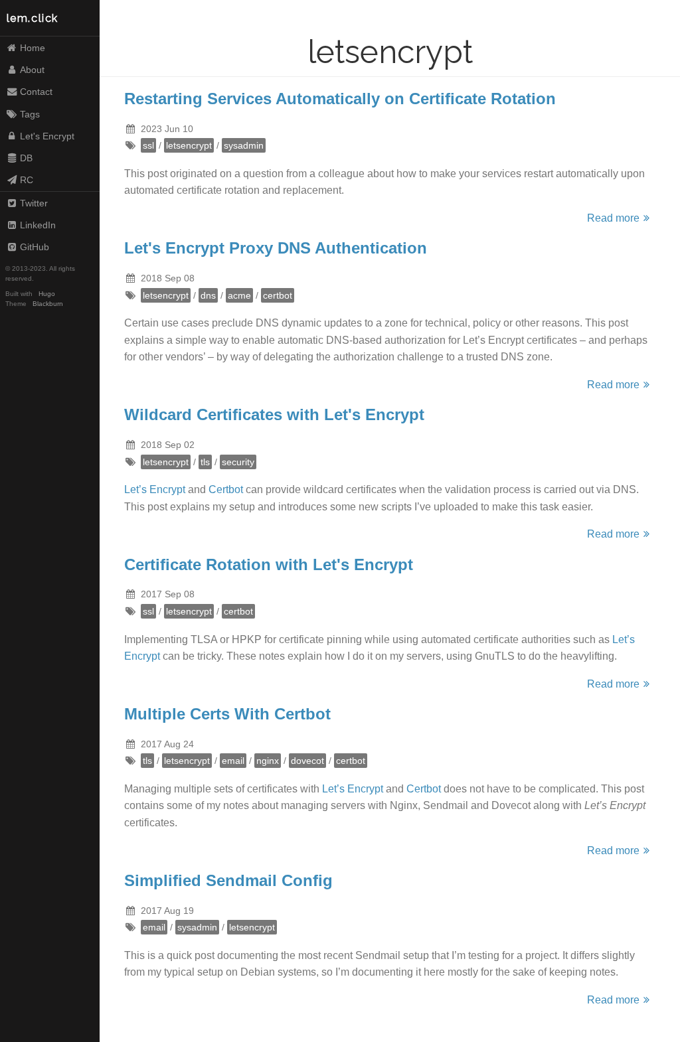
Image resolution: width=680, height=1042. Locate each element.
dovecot (307, 760)
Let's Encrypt (47, 136)
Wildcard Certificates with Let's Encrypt (274, 414)
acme (239, 295)
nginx (267, 760)
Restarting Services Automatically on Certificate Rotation (340, 99)
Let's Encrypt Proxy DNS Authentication (275, 248)
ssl (148, 145)
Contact (36, 91)
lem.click (32, 18)
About (32, 69)
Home (32, 47)
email (233, 760)
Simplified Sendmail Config (228, 880)
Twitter (34, 203)
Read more (613, 218)
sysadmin (244, 145)
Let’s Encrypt (154, 489)
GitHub (34, 247)
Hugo (47, 293)
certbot (277, 295)
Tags (30, 114)
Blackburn (48, 303)
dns (208, 295)
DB (26, 158)
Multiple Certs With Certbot (227, 714)
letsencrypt (189, 145)
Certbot (226, 489)
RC (26, 180)
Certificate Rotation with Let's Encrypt (268, 564)
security (238, 462)
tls (205, 462)
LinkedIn (38, 225)
